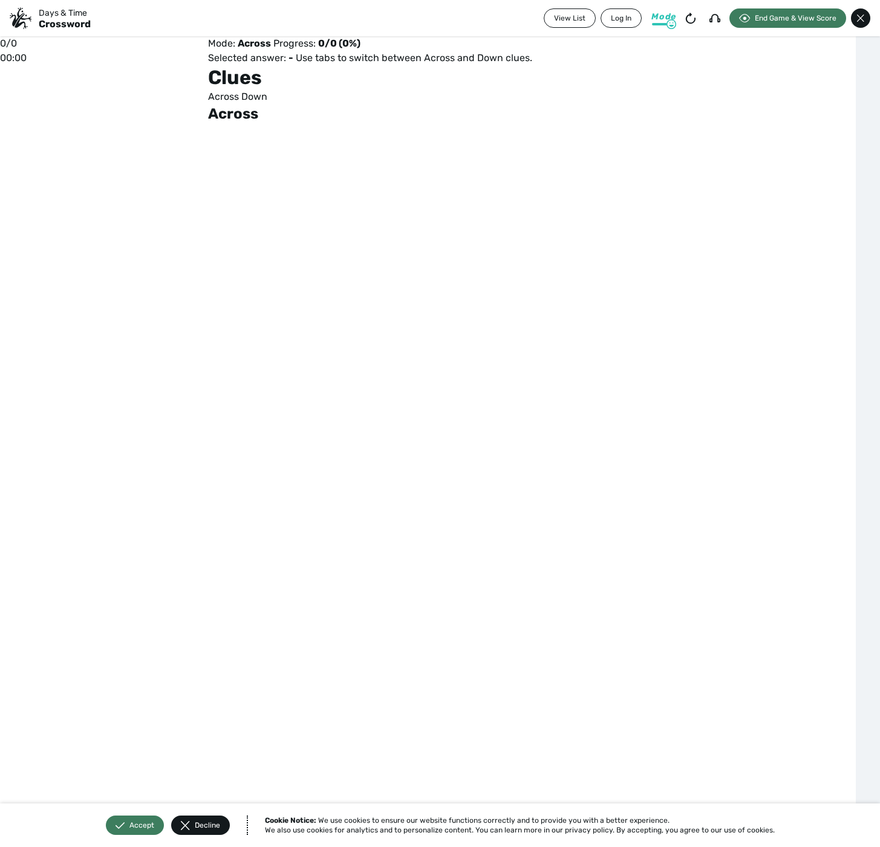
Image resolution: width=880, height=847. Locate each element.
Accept (141, 825)
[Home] (20, 18)
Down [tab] (254, 96)
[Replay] (690, 18)
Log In (621, 18)
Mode (663, 16)
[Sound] (715, 18)
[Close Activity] (860, 18)
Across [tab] (223, 96)
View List (569, 18)
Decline (207, 825)
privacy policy (589, 830)
